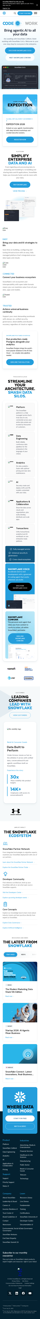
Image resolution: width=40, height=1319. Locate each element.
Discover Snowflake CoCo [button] (20, 50)
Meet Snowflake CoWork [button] (20, 57)
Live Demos (24, 1201)
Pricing (5, 1169)
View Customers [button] (20, 715)
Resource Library (26, 1198)
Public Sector (25, 1165)
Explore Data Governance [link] (11, 923)
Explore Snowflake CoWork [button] (20, 638)
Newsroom (7, 1224)
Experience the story (15, 770)
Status (5, 1186)
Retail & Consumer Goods (17, 742)
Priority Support (8, 1182)
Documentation (25, 1224)
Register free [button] (6, 8)
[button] (37, 5)
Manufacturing (25, 1161)
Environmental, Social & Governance (11, 1229)
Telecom (23, 1175)
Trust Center (7, 1213)
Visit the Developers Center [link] (12, 892)
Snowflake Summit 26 (11, 1242)
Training (23, 1209)
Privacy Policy (16, 1281)
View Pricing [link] (19, 190)
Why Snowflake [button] (20, 184)
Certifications (25, 1213)
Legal (20, 1288)
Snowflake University (28, 1217)
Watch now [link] (9, 1079)
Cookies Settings (29, 1283)
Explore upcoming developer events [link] (15, 897)
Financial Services (26, 1151)
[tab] (16, 811)
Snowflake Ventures (10, 1234)
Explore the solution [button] (20, 362)
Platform (6, 1144)
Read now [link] (8, 996)
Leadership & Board (10, 1201)
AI (3, 1160)
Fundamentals (25, 1205)
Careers (5, 1205)
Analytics (6, 1156)
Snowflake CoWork (10, 1148)
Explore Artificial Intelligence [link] (12, 928)
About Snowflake (9, 1198)
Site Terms (25, 1281)
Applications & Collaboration (8, 1164)
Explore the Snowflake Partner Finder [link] (15, 867)
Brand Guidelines (9, 1217)
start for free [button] (25, 13)
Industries (24, 1140)
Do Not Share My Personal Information (20, 1285)
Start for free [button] (20, 1118)
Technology (24, 1178)
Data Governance (26, 1228)
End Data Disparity (9, 1238)
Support (5, 1178)
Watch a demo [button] (20, 1126)
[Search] (15, 13)
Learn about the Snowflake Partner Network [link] (18, 862)
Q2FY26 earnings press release (28, 1311)
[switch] (19, 23)
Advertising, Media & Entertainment (27, 1146)
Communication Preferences (14, 1283)
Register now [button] (20, 139)
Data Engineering (9, 1152)
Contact (5, 1221)
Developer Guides (26, 1221)
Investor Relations (9, 1209)
